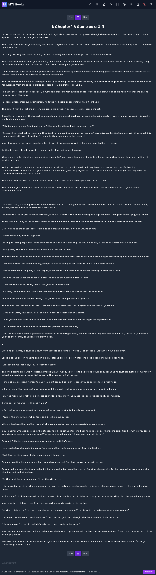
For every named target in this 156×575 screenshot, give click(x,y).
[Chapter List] (78, 17)
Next (85, 17)
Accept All (149, 572)
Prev (70, 17)
